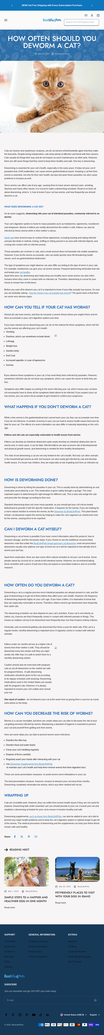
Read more (9, 907)
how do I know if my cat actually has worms (49, 293)
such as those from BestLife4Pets (45, 816)
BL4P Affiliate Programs (79, 957)
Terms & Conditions (38, 957)
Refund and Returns (38, 946)
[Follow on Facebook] (6, 1015)
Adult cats (9, 238)
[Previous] (11, 5)
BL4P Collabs (75, 962)
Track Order (10, 941)
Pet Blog (72, 946)
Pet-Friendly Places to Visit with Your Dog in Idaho (75, 894)
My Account (9, 946)
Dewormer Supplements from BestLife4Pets (31, 764)
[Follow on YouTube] (34, 1015)
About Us (72, 941)
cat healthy (25, 272)
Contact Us (9, 951)
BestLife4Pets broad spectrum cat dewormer (54, 543)
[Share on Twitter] (22, 836)
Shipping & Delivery (38, 941)
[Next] (92, 5)
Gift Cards (9, 957)
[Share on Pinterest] (29, 836)
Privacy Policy (35, 951)
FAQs (7, 962)
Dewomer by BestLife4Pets (67, 511)
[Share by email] (36, 836)
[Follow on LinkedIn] (47, 1015)
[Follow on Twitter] (13, 1015)
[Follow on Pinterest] (27, 1015)
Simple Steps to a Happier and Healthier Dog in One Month (26, 899)
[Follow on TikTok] (41, 1015)
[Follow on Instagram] (20, 1015)
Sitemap (8, 967)
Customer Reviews (77, 951)
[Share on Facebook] (14, 836)
